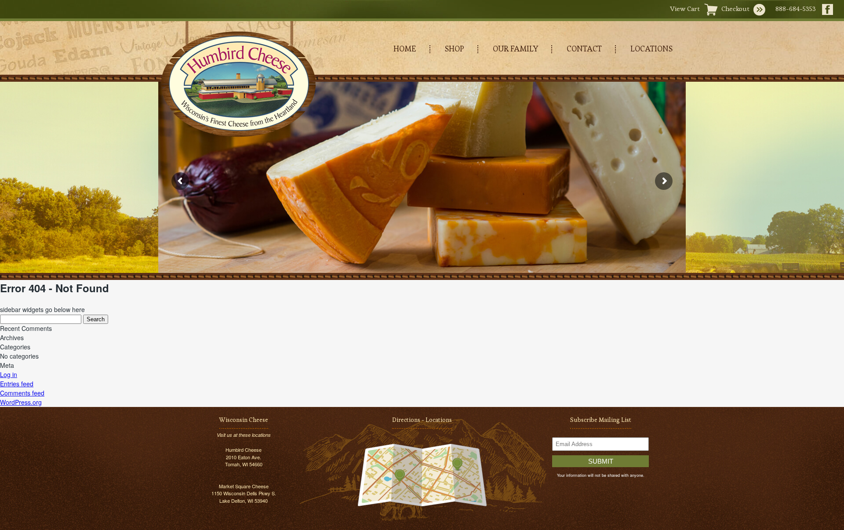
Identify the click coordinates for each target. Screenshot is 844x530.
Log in (8, 374)
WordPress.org (21, 402)
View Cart (685, 8)
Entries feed (16, 383)
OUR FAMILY (515, 49)
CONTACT (584, 49)
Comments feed (22, 392)
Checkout (735, 8)
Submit (600, 461)
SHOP (454, 49)
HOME (404, 49)
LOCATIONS (651, 49)
